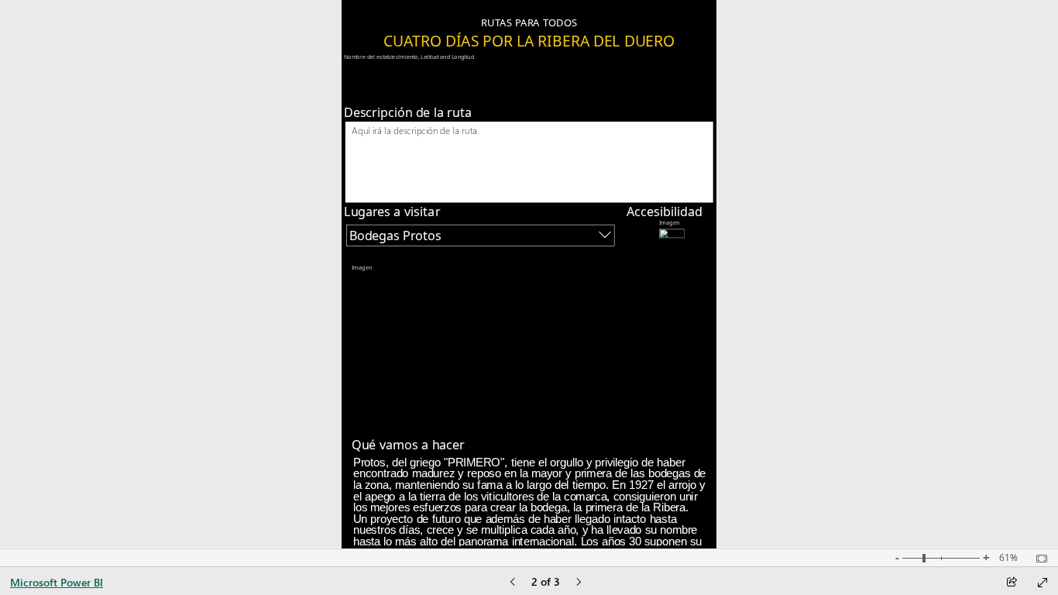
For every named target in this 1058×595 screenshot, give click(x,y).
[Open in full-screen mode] (1042, 582)
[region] (529, 274)
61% (1008, 558)
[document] (529, 34)
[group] (529, 19)
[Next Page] (579, 583)
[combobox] (480, 235)
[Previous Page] (513, 583)
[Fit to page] (1038, 558)
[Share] (1011, 583)
